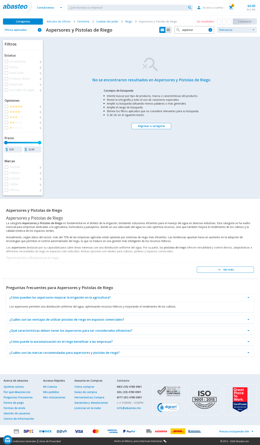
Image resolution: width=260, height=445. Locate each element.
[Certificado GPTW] (240, 399)
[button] (49, 8)
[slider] (6, 142)
